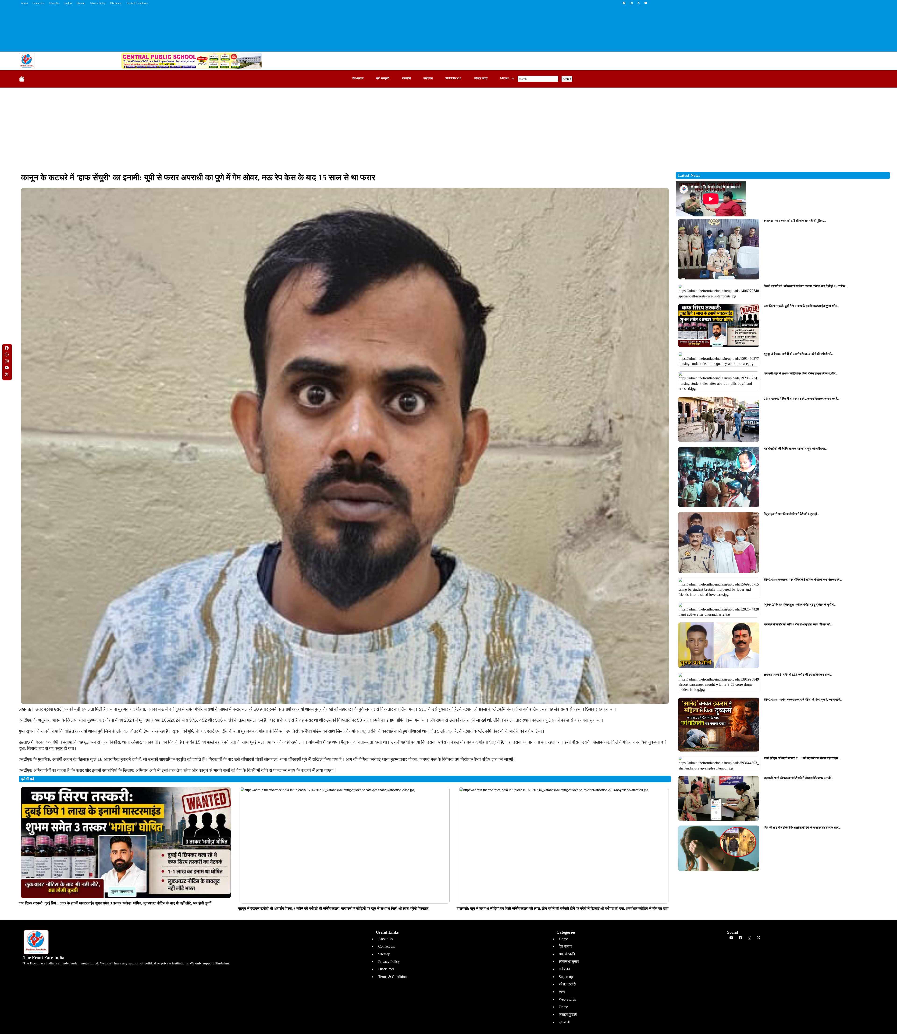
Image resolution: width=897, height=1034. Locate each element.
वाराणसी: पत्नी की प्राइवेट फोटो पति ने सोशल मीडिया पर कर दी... (798, 778)
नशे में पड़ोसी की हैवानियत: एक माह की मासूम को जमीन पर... (795, 448)
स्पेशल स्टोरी (481, 78)
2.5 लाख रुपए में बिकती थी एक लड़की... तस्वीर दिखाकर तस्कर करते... (801, 398)
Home (563, 939)
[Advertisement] (448, 125)
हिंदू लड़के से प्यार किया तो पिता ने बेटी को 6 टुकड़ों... (791, 514)
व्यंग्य (562, 992)
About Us (385, 939)
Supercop (453, 78)
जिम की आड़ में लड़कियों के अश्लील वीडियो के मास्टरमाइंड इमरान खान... (802, 827)
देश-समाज (357, 78)
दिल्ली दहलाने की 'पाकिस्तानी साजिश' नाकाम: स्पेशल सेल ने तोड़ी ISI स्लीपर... (805, 286)
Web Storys (567, 999)
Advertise (54, 3)
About (24, 3)
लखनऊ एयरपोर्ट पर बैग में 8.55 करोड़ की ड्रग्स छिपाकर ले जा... (798, 674)
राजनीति (406, 78)
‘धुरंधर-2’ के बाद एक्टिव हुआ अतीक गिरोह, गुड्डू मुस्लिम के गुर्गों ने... (800, 604)
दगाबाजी (564, 1022)
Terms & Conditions (137, 3)
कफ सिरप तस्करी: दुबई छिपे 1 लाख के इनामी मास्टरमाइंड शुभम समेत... (801, 306)
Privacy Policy (98, 3)
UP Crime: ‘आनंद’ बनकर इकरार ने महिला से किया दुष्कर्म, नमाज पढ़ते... (803, 699)
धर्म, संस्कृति (382, 78)
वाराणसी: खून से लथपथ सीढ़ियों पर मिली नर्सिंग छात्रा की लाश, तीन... (800, 373)
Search (567, 79)
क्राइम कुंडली (568, 1014)
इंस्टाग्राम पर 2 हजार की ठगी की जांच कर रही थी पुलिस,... (795, 220)
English (68, 3)
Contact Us (38, 3)
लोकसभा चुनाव (569, 961)
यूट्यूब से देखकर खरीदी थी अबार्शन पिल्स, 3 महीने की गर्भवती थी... (798, 354)
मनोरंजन (428, 78)
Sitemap (81, 3)
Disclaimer (116, 3)
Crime (563, 1007)
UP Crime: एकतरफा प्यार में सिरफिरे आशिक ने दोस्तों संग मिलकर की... (803, 579)
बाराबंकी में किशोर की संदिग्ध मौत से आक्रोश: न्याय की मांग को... (798, 624)
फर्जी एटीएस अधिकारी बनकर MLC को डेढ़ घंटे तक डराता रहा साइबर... (802, 758)
